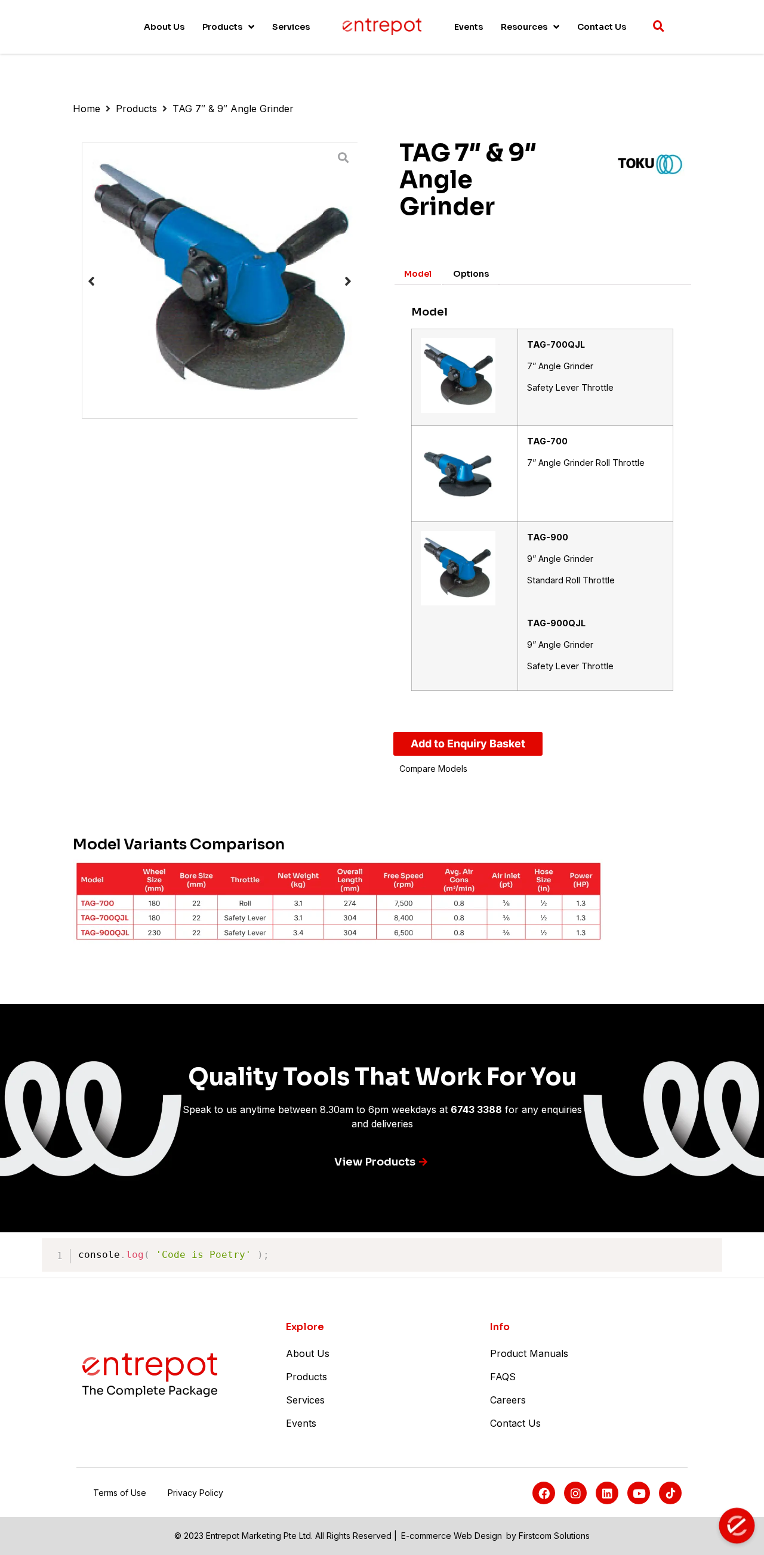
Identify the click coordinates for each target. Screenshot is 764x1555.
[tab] (417, 273)
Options (471, 273)
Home (86, 109)
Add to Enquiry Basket (468, 743)
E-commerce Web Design (451, 1536)
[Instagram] (575, 1493)
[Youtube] (638, 1493)
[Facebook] (543, 1493)
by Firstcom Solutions (548, 1536)
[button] (91, 281)
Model (418, 273)
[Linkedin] (607, 1493)
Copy (706, 1249)
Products (136, 109)
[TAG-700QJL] (220, 281)
